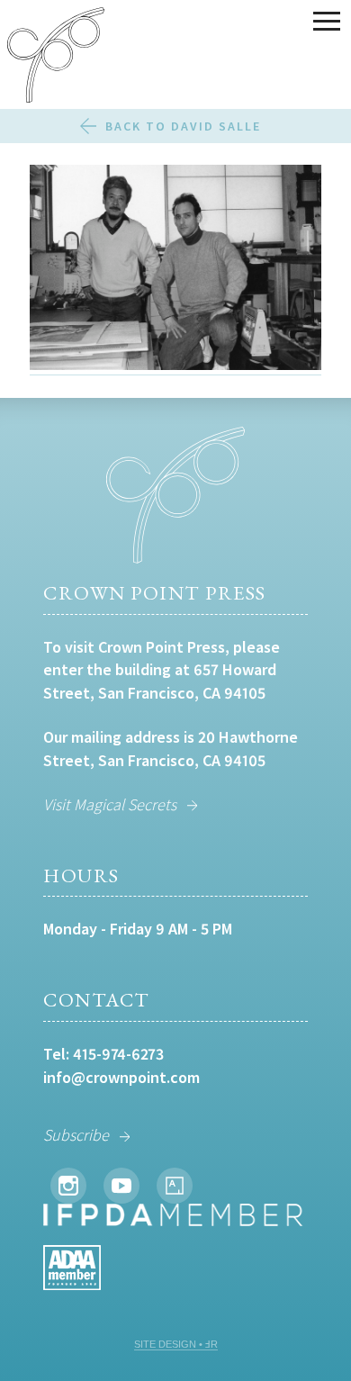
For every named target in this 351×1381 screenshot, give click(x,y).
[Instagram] (68, 1186)
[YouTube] (122, 1186)
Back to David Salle (183, 126)
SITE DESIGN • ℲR (176, 1344)
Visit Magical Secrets (109, 804)
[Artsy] (175, 1186)
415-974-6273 (118, 1053)
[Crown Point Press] (55, 57)
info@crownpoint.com (121, 1077)
